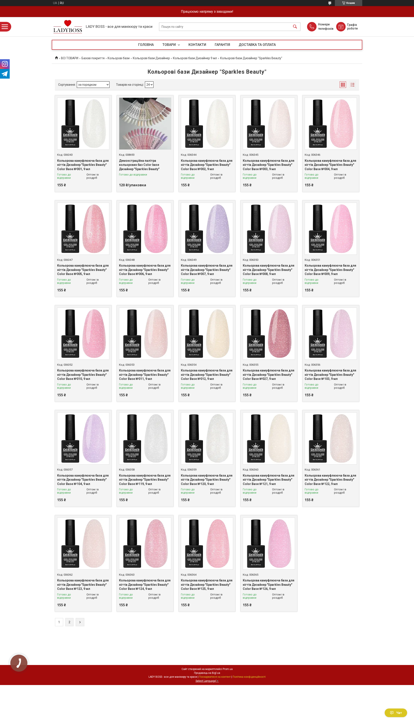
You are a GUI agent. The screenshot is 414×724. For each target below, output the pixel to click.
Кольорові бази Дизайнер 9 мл (195, 58)
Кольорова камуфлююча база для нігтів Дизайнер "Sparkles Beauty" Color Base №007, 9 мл (206, 270)
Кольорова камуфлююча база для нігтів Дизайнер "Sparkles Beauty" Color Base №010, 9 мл (83, 375)
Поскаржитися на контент (215, 676)
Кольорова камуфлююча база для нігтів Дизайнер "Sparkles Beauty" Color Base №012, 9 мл (206, 375)
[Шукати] (295, 27)
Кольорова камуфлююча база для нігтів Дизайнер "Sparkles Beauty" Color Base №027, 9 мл (268, 375)
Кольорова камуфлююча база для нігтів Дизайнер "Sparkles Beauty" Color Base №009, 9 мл (330, 270)
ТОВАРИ (169, 45)
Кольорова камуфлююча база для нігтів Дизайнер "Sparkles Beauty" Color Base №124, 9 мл (145, 584)
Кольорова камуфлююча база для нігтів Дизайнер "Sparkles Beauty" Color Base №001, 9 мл (83, 165)
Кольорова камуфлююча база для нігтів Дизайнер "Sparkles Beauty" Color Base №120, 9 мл (206, 480)
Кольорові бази (119, 58)
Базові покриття (93, 58)
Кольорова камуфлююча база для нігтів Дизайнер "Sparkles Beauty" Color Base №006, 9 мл (145, 270)
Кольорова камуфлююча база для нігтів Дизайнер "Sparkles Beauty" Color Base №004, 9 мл (330, 165)
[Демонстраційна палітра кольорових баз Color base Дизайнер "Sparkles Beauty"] (145, 124)
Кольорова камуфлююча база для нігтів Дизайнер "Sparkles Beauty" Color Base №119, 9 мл (145, 480)
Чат (399, 713)
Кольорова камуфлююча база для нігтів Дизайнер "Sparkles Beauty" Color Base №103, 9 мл (330, 375)
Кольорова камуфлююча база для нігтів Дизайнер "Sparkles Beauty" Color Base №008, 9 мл (268, 270)
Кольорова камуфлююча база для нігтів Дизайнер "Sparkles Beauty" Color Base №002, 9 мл (206, 165)
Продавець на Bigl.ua (207, 672)
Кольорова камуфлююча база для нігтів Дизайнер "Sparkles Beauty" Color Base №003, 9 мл (268, 165)
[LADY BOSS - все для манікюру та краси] (68, 26)
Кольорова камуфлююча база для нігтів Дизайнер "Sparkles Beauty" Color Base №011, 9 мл (145, 375)
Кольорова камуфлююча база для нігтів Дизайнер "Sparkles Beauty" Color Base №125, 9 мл (206, 584)
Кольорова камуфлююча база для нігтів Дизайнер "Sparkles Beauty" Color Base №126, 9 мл (268, 584)
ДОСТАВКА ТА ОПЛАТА (257, 45)
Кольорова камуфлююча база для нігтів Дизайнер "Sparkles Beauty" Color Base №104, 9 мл (83, 480)
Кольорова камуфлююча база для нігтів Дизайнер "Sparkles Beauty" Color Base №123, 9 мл (83, 584)
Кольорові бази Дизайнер (151, 58)
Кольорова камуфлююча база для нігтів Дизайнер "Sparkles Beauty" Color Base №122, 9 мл (330, 480)
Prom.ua (228, 669)
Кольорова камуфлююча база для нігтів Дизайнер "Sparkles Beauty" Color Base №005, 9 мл (83, 270)
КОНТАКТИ (197, 45)
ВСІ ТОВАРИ (69, 58)
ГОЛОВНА (146, 45)
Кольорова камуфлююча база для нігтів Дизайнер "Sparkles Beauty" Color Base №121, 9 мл (268, 480)
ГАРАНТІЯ (222, 45)
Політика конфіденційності (249, 676)
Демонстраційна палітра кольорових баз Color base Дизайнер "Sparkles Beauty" (139, 165)
